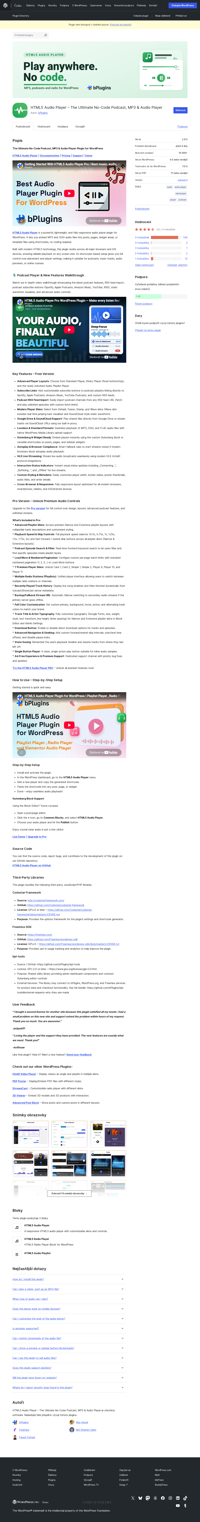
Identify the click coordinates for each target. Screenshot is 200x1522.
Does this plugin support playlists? (31, 1367)
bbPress (159, 1480)
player (173, 200)
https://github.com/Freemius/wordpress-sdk (52, 939)
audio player (180, 187)
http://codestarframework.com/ (46, 900)
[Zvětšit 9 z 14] (122, 1184)
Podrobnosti (23, 126)
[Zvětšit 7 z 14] (44, 1184)
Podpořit (123, 1480)
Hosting (16, 1480)
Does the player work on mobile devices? (36, 1308)
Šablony (52, 1475)
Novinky (16, 1475)
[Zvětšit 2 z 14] (83, 1124)
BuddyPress (161, 1484)
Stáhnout (180, 110)
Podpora (183, 126)
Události (123, 1475)
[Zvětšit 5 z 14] (83, 1154)
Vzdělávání (89, 1470)
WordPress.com (163, 1470)
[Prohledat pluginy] (45, 35)
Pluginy (52, 1480)
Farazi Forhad (27, 1437)
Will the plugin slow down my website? (34, 1377)
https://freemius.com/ (40, 934)
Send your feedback (79, 1054)
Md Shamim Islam (86, 1429)
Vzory (51, 1484)
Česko (45, 1502)
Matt (157, 1475)
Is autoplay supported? (25, 1328)
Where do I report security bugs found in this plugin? (42, 1387)
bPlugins (43, 112)
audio (169, 187)
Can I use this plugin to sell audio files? (34, 1358)
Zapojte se (125, 1470)
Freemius (24, 1429)
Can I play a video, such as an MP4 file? (35, 1289)
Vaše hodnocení (144, 265)
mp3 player (181, 193)
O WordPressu (19, 1470)
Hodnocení (44, 126)
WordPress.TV (91, 1484)
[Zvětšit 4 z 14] (44, 1154)
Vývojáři (80, 126)
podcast (182, 200)
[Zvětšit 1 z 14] (44, 1124)
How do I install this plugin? (28, 1279)
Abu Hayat (82, 1422)
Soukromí (17, 1484)
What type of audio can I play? (30, 1299)
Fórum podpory (143, 303)
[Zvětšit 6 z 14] (122, 1154)
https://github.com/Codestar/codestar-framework (55, 905)
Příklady (52, 1470)
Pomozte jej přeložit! (120, 24)
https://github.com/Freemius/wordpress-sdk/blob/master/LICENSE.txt (79, 944)
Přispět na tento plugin (148, 330)
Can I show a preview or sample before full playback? (43, 1348)
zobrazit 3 (183, 180)
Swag (123, 1484)
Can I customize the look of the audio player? (38, 1318)
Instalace (63, 126)
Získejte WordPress (183, 5)
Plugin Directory (20, 15)
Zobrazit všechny (177, 265)
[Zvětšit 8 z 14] (83, 1184)
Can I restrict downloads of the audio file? (36, 1338)
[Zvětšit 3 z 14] (122, 1124)
